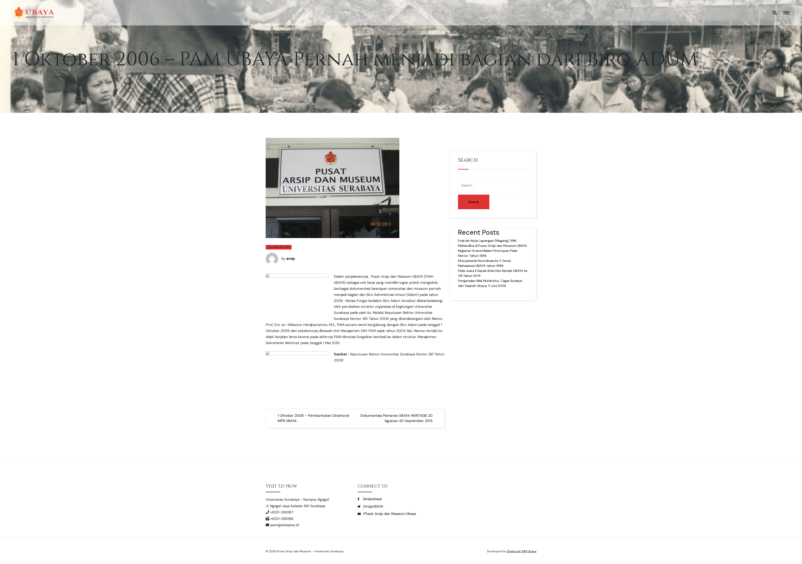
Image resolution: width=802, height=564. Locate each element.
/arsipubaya (372, 499)
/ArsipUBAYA (372, 506)
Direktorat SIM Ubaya (521, 551)
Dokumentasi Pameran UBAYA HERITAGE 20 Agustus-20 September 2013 (396, 418)
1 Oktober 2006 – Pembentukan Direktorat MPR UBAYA (313, 418)
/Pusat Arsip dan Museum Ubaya (389, 513)
